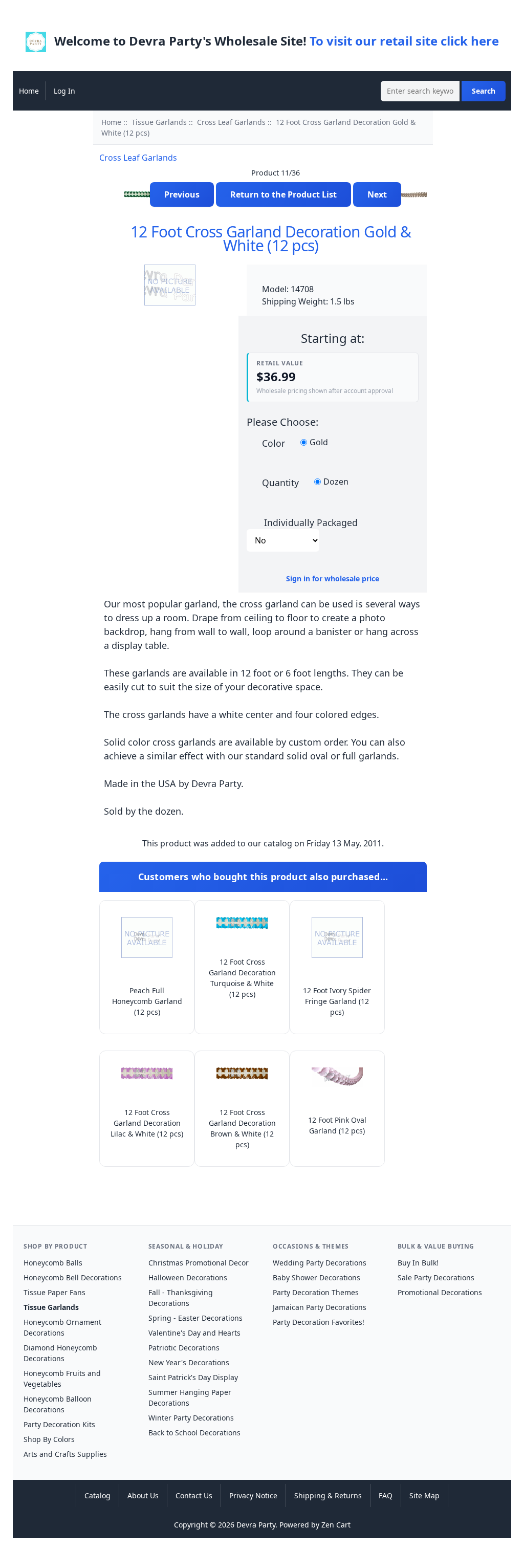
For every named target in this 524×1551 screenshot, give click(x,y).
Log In (64, 91)
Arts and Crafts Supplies (65, 1454)
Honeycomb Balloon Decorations (58, 1404)
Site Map (424, 1495)
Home (29, 91)
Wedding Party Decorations (319, 1263)
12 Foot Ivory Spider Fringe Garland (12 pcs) (337, 1001)
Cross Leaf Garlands (231, 122)
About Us (143, 1495)
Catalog (97, 1495)
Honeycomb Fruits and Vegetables (62, 1378)
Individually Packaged (311, 522)
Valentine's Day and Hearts (194, 1333)
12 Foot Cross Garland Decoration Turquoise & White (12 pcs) (242, 978)
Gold (319, 442)
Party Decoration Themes (316, 1292)
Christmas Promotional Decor (198, 1263)
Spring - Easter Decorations (195, 1318)
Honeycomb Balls (53, 1263)
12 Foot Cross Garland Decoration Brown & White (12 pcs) (242, 1128)
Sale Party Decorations (436, 1277)
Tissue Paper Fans (54, 1292)
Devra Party (255, 1525)
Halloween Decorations (187, 1277)
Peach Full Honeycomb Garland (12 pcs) (147, 1001)
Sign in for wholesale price (332, 578)
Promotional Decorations (440, 1292)
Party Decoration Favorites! (318, 1322)
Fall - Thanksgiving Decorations (180, 1297)
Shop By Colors (49, 1439)
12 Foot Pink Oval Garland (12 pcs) (337, 1125)
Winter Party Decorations (191, 1418)
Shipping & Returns (328, 1495)
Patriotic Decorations (184, 1347)
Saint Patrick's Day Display (193, 1377)
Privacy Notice (253, 1495)
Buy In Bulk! (418, 1263)
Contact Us (194, 1495)
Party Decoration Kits (59, 1424)
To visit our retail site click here (404, 40)
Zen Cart (336, 1525)
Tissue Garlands (159, 122)
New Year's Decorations (188, 1362)
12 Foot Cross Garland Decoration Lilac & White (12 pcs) (147, 1123)
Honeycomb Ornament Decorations (62, 1327)
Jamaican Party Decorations (319, 1307)
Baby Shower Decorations (316, 1277)
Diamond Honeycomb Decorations (60, 1353)
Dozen (335, 482)
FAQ (385, 1495)
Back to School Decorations (194, 1432)
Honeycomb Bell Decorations (73, 1277)
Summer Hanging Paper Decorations (189, 1397)
